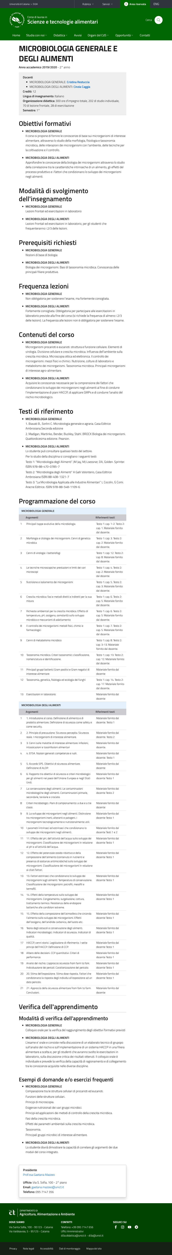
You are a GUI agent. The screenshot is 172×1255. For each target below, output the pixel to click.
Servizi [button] (106, 4)
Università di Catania (19, 4)
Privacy (13, 1248)
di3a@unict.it (96, 1235)
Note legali (28, 1248)
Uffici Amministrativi (72, 1231)
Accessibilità (46, 1248)
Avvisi (78, 35)
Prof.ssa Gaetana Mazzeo (39, 1174)
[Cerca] (159, 20)
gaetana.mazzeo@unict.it (48, 1187)
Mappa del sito (94, 1248)
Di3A (35, 4)
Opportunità (123, 35)
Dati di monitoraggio (69, 1248)
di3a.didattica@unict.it (73, 1235)
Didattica (59, 35)
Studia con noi (35, 35)
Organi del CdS (97, 35)
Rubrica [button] (86, 4)
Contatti (145, 35)
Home (16, 35)
